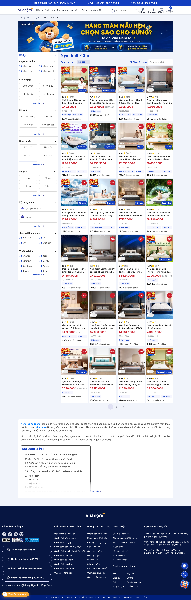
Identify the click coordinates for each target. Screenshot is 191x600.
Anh (24, 243)
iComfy (46, 261)
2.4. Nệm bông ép (34, 487)
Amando (26, 256)
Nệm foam (27, 66)
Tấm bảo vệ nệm (134, 582)
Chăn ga (49, 10)
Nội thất (74, 10)
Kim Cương (28, 266)
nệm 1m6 (41, 427)
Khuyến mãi (95, 10)
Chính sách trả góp (63, 542)
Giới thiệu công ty (121, 533)
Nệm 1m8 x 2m (51, 17)
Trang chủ (24, 17)
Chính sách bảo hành (63, 560)
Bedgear (46, 256)
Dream (26, 271)
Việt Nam (27, 238)
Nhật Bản (47, 243)
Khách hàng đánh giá (97, 538)
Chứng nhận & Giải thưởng (125, 538)
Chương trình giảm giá (97, 542)
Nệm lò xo (27, 71)
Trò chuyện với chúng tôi (23, 549)
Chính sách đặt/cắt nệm (65, 568)
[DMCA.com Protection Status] (6, 540)
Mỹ (44, 238)
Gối (83, 10)
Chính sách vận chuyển (65, 538)
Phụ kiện (61, 10)
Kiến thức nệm (93, 546)
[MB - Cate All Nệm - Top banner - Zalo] (95, 36)
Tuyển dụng (118, 546)
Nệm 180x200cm (30, 423)
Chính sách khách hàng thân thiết (69, 551)
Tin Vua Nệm (119, 555)
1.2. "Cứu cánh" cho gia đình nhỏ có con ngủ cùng (50, 463)
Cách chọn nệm (94, 551)
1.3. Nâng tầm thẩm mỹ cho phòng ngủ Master (47, 466)
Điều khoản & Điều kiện (64, 533)
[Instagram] (21, 534)
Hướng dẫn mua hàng (97, 533)
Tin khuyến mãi (120, 560)
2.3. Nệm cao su (33, 483)
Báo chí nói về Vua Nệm (124, 542)
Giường (130, 578)
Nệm (38, 10)
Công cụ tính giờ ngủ (96, 577)
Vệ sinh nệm (92, 560)
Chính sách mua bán (63, 564)
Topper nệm (118, 586)
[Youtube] (16, 534)
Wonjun (46, 266)
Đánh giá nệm (93, 555)
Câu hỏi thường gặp (63, 573)
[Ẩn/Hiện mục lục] (87, 449)
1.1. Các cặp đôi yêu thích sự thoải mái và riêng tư (49, 459)
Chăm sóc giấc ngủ (96, 573)
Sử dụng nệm (93, 564)
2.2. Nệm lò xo (32, 479)
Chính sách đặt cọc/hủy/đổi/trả (68, 546)
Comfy (46, 271)
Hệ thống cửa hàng (121, 551)
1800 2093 (39, 577)
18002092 (112, 3)
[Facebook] (4, 534)
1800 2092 (35, 559)
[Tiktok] (10, 534)
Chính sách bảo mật (63, 555)
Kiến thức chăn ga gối (97, 568)
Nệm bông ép (49, 71)
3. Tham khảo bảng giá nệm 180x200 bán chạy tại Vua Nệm (53, 491)
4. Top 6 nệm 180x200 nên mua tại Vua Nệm (45, 496)
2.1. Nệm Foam (32, 475)
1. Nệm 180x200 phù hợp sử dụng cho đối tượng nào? (50, 454)
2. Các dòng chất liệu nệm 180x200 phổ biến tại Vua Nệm (52, 471)
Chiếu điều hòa (133, 586)
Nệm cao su (48, 66)
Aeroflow (27, 261)
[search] (113, 10)
